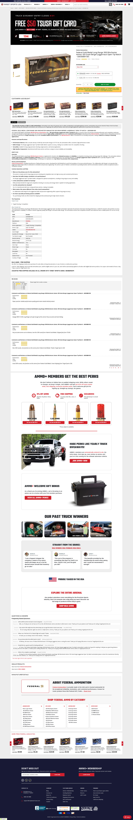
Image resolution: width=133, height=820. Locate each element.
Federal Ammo (95, 134)
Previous (10, 108)
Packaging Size (80, 64)
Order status (83, 791)
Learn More (86, 774)
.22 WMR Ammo (95, 710)
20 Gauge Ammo (72, 714)
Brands (36, 4)
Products (27, 4)
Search (110, 4)
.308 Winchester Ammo (51, 712)
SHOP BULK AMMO (66, 606)
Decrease (84, 84)
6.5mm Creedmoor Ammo (52, 716)
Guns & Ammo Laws (98, 793)
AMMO (16, 8)
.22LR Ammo (94, 708)
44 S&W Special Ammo (28, 726)
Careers (48, 801)
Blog (47, 791)
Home (12, 8)
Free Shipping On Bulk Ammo (22, 1)
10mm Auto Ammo (27, 716)
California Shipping (98, 799)
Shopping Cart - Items (129, 4)
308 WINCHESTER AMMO (31, 8)
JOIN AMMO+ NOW (79, 460)
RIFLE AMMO (21, 8)
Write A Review (95, 59)
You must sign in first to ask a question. (22, 658)
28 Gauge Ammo (72, 718)
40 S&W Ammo (26, 712)
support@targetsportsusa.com (32, 800)
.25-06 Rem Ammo (50, 726)
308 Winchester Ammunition (38, 132)
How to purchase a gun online (101, 791)
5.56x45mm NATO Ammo (52, 710)
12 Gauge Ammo (72, 710)
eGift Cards (83, 795)
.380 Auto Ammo (27, 714)
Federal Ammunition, (17, 163)
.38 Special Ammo (27, 720)
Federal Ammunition (25, 666)
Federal (28, 221)
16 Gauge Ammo (72, 712)
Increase (91, 84)
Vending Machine (67, 793)
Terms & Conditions (51, 797)
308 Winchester (65, 135)
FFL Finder (95, 795)
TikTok (30, 780)
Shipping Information (68, 797)
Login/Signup (125, 4)
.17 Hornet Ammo (95, 714)
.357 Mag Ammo (27, 718)
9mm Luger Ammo (27, 708)
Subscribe (57, 774)
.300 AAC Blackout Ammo (52, 718)
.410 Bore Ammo (72, 722)
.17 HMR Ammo (95, 712)
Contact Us (49, 793)
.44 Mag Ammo (26, 724)
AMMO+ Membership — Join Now (66, 1)
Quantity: (78, 84)
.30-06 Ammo (49, 720)
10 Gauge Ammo (72, 708)
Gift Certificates (67, 799)
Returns (82, 793)
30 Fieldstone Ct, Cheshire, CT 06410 (28, 792)
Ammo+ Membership (68, 791)
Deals (67, 4)
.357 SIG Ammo (27, 722)
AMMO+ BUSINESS (56, 4)
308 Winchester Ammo (36, 156)
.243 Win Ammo (50, 724)
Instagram (22, 780)
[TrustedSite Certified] (75, 808)
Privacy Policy (49, 799)
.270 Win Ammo (50, 722)
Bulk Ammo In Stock (111, 1)
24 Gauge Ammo (72, 716)
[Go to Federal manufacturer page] (35, 686)
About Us (48, 795)
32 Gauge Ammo (72, 720)
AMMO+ (45, 4)
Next (122, 108)
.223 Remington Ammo (51, 708)
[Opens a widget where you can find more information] (127, 817)
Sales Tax (65, 801)
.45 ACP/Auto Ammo (28, 710)
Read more (87, 691)
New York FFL (96, 797)
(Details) (99, 73)
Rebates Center (67, 795)
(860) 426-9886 (119, 4)
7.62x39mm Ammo (50, 714)
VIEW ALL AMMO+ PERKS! (38, 497)
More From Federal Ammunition (23, 734)
